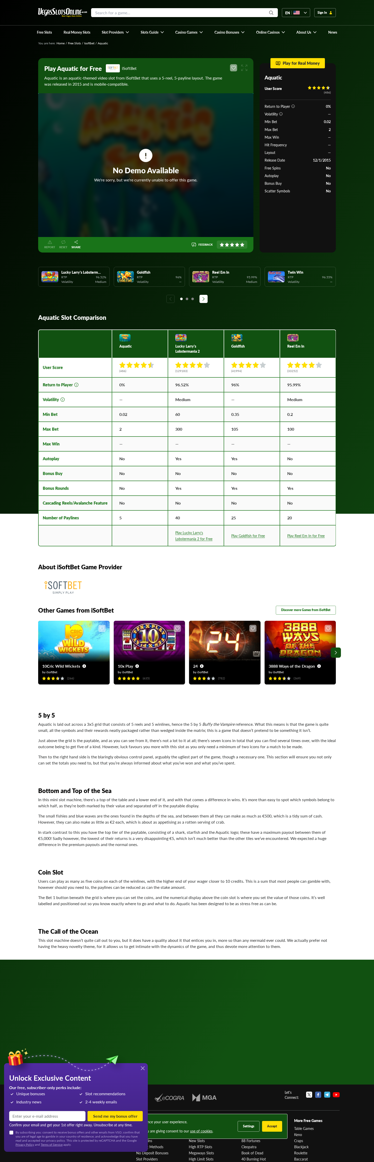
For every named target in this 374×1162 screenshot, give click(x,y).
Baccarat (301, 1158)
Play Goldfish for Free (248, 535)
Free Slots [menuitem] (44, 32)
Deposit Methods (149, 1146)
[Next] (203, 299)
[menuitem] (115, 32)
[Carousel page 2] (187, 299)
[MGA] (204, 1097)
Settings (248, 1126)
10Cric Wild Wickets (61, 666)
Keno (298, 1134)
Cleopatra (248, 1146)
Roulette (300, 1152)
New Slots (197, 1140)
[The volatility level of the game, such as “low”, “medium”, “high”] (281, 114)
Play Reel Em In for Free (306, 535)
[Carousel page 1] (181, 299)
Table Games (304, 1128)
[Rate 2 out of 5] (227, 245)
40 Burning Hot (253, 1158)
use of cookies (201, 1130)
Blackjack (301, 1146)
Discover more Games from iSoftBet (305, 610)
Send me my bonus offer (115, 1116)
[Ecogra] (169, 1097)
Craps (298, 1140)
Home (60, 43)
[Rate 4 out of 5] (237, 245)
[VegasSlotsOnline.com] (62, 12)
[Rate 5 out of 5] (242, 245)
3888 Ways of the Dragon (292, 666)
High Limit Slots (201, 1158)
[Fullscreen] (244, 68)
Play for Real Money (301, 63)
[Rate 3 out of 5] (232, 245)
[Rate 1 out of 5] (222, 245)
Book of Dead (252, 1152)
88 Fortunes (250, 1140)
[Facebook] (318, 1095)
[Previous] (170, 299)
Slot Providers (147, 1158)
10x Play (125, 666)
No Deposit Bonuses (152, 1152)
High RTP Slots (200, 1146)
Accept (272, 1126)
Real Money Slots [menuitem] (77, 32)
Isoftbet (89, 43)
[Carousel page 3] (192, 299)
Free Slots (74, 43)
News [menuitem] (332, 32)
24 (195, 666)
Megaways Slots (201, 1152)
